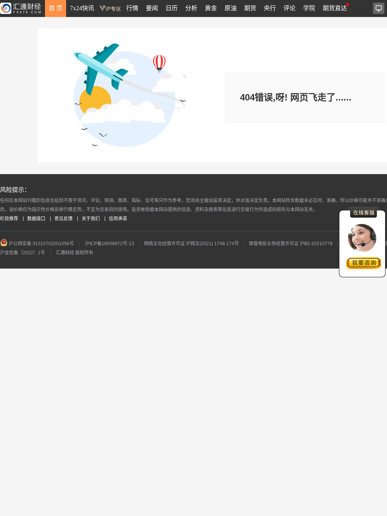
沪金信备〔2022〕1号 (22, 252)
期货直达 (335, 8)
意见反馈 (63, 218)
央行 (270, 8)
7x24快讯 (82, 8)
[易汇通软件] (378, 8)
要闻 (152, 8)
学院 (309, 8)
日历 (172, 8)
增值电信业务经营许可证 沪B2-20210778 (291, 243)
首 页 (55, 8)
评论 (289, 8)
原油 (230, 8)
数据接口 (36, 218)
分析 (191, 8)
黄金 (211, 8)
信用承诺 (118, 218)
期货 (250, 8)
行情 (132, 8)
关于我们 (91, 218)
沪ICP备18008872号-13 (109, 243)
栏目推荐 (9, 218)
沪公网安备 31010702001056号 (41, 243)
